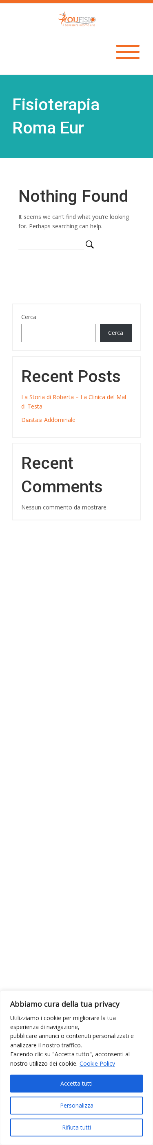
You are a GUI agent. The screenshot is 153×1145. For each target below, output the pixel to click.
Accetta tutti (76, 1083)
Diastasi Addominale (48, 420)
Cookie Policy (97, 1063)
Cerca (28, 317)
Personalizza (76, 1105)
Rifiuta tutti (76, 1127)
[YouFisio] (76, 18)
